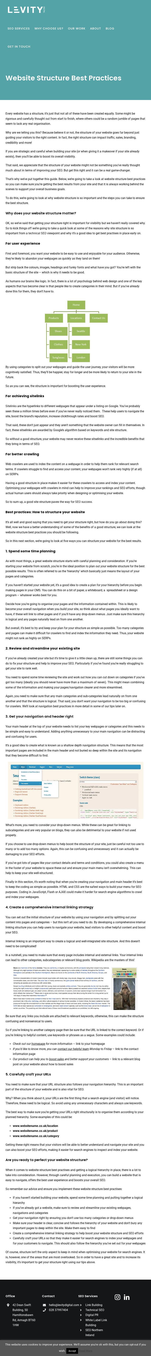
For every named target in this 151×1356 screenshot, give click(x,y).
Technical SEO (94, 1310)
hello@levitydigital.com (64, 1305)
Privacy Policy (89, 1346)
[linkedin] (126, 1297)
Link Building (93, 1305)
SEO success (83, 502)
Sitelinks (11, 406)
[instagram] (117, 1297)
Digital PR (91, 1315)
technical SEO (37, 233)
